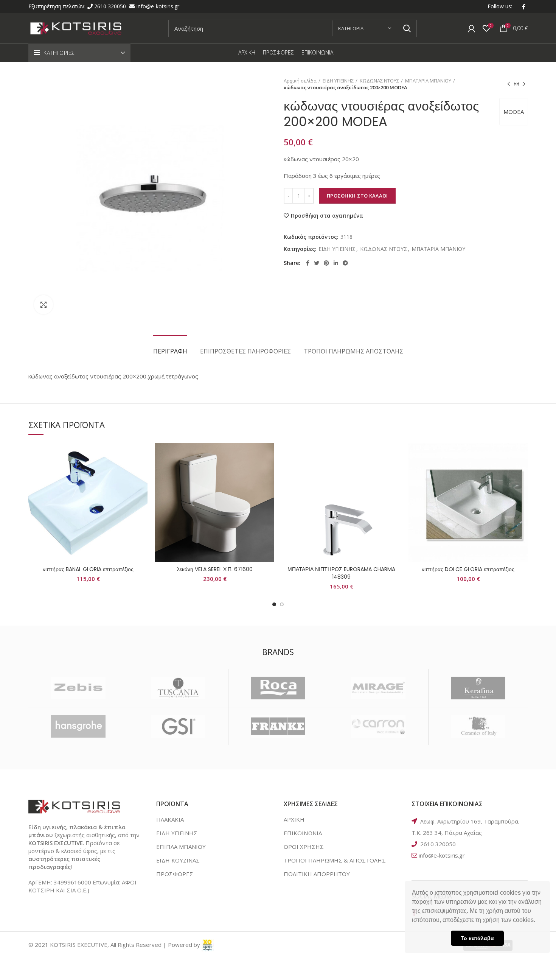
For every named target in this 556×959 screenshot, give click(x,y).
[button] (538, 921)
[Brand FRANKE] (278, 726)
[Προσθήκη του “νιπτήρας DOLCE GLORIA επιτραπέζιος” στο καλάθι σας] (522, 472)
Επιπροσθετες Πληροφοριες (245, 351)
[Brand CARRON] (378, 726)
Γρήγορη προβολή (141, 489)
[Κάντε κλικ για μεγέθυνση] (43, 304)
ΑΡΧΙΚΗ (294, 819)
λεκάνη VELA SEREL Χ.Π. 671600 (215, 569)
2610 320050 (110, 6)
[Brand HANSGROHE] (78, 726)
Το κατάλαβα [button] (477, 938)
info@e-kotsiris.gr (158, 6)
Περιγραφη (170, 351)
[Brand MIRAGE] (378, 688)
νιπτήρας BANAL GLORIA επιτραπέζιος (88, 569)
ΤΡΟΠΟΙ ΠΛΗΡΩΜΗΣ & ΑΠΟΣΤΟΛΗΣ (335, 860)
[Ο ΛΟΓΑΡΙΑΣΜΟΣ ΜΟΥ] (471, 28)
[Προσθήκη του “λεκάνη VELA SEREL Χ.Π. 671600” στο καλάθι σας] (268, 472)
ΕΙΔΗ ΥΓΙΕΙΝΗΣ (338, 80)
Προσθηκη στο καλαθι (357, 195)
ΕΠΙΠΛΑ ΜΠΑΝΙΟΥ (181, 846)
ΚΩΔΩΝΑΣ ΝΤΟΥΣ (379, 80)
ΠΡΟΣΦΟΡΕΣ (174, 874)
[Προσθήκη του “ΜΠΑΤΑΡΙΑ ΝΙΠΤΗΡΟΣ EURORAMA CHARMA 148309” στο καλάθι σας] (395, 472)
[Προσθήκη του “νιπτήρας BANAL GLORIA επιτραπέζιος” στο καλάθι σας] (141, 472)
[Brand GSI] (178, 726)
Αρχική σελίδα (300, 80)
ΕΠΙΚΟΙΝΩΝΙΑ (303, 833)
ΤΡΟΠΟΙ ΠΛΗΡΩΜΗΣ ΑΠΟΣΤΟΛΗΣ (353, 351)
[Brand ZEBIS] (78, 688)
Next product (524, 84)
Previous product (509, 84)
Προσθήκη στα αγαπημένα (327, 215)
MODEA (513, 111)
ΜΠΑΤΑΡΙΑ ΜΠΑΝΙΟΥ (428, 80)
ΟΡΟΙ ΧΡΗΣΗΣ (304, 846)
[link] (208, 944)
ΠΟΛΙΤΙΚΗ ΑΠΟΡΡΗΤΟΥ (317, 874)
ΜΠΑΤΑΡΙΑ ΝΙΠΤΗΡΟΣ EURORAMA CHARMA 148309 (341, 573)
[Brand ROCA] (278, 688)
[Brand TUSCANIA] (178, 688)
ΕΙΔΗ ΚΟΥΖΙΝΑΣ (178, 860)
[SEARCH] (406, 28)
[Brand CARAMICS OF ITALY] (478, 726)
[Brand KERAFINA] (478, 688)
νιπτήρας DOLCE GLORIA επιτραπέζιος (468, 569)
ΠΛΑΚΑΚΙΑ (170, 819)
